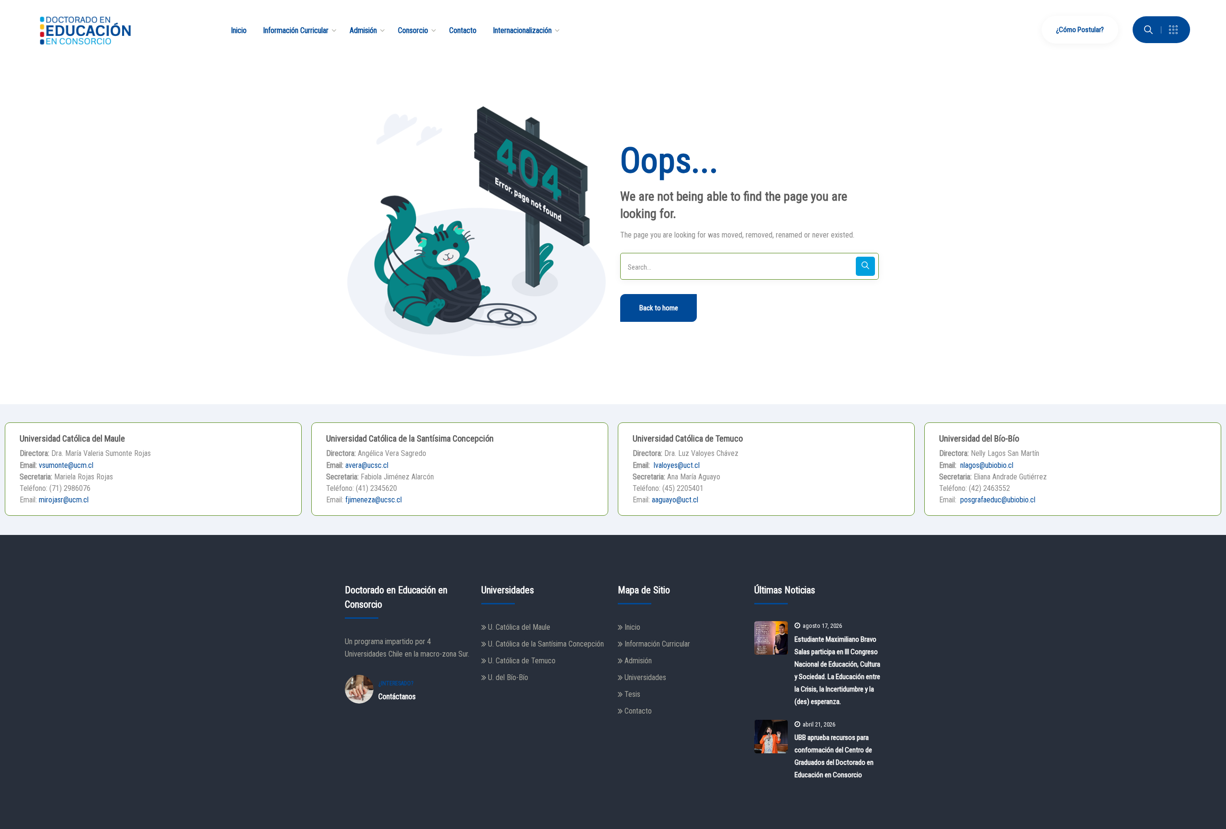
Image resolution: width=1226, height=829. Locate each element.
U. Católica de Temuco (522, 660)
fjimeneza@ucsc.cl (373, 499)
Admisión (638, 660)
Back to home (658, 308)
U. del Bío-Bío (508, 677)
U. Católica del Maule (519, 627)
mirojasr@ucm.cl (64, 499)
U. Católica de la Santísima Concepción (546, 643)
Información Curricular (657, 643)
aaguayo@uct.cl (675, 499)
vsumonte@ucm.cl (66, 465)
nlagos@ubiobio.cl (985, 465)
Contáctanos (397, 696)
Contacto (638, 710)
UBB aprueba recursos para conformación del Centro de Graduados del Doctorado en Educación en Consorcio (834, 756)
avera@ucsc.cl (366, 465)
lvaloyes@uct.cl (676, 465)
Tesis (632, 694)
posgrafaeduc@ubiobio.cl (996, 499)
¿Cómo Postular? (1080, 29)
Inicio (632, 627)
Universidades (645, 677)
